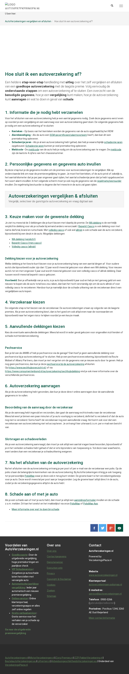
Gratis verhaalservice (24, 613)
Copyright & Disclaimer (59, 579)
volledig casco (56, 230)
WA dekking (95, 222)
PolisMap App (90, 503)
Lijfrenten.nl (44, 661)
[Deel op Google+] (111, 528)
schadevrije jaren (113, 142)
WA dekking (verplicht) (24, 239)
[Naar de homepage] (23, 6)
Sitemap (51, 596)
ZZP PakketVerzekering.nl (88, 657)
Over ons (51, 551)
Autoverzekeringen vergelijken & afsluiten (53, 196)
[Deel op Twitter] (102, 528)
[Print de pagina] (119, 528)
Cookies (51, 585)
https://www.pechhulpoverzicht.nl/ (27, 367)
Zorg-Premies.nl (64, 657)
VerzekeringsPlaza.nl (16, 665)
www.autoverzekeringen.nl (103, 575)
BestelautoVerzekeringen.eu (20, 661)
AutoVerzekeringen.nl (16, 657)
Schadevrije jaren (34, 146)
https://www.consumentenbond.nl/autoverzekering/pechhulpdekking (42, 371)
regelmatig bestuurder (109, 181)
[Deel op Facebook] (94, 528)
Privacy (51, 573)
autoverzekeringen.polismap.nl (105, 584)
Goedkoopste (19, 554)
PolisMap (30, 476)
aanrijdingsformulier (85, 500)
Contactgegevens (56, 556)
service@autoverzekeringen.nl (105, 593)
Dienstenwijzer (55, 562)
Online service (20, 598)
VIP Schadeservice (22, 569)
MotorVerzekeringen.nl (42, 657)
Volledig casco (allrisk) (24, 246)
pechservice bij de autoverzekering (65, 364)
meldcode (33, 149)
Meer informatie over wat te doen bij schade (35, 509)
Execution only (54, 568)
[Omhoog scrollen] (118, 663)
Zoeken (51, 590)
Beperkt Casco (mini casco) (27, 243)
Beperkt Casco (86, 226)
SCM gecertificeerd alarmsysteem (68, 135)
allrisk (79, 230)
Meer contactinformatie (102, 618)
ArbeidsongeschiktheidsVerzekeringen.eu (74, 661)
